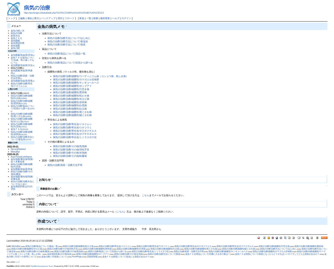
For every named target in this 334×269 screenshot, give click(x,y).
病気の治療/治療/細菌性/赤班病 (70, 102)
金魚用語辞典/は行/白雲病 (22, 187)
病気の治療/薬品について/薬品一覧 (66, 53)
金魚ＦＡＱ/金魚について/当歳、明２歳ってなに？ (22, 60)
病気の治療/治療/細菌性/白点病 (70, 108)
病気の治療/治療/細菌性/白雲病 (70, 105)
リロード (69, 18)
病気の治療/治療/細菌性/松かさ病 (71, 95)
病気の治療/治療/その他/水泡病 (70, 152)
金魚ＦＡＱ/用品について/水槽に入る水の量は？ (207, 254)
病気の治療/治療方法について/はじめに (68, 38)
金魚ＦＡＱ (16, 38)
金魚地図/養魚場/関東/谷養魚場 (22, 177)
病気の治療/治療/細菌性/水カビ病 (71, 99)
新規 (81, 18)
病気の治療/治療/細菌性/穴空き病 (71, 89)
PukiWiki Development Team (41, 266)
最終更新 (105, 18)
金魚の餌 (15, 48)
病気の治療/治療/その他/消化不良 (71, 149)
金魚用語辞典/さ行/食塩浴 (59, 254)
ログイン (126, 18)
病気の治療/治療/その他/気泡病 (70, 146)
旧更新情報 (92, 257)
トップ (11, 18)
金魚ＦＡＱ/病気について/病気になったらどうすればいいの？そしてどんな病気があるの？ (277, 254)
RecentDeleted (18, 149)
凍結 (29, 18)
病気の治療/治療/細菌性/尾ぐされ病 (72, 112)
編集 (22, 18)
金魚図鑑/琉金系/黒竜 (22, 80)
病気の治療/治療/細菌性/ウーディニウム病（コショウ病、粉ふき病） (90, 76)
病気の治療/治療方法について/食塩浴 (67, 41)
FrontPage (77, 257)
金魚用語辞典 (17, 43)
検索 (95, 18)
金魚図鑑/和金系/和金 (22, 169)
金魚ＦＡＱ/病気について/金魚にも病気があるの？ (125, 257)
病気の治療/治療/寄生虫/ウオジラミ (72, 127)
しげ (18, 262)
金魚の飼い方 (17, 30)
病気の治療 (37, 7)
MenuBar (15, 151)
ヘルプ (115, 18)
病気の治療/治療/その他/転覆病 (70, 156)
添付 (60, 18)
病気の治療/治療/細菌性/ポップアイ (72, 86)
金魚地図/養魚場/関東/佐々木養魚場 (22, 160)
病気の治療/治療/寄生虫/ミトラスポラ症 (75, 137)
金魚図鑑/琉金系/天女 (22, 65)
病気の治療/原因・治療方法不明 (64, 165)
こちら (145, 195)
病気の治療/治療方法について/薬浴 (66, 44)
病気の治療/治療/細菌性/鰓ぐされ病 (72, 115)
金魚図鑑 (15, 40)
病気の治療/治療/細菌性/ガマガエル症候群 (76, 79)
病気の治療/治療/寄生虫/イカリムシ (72, 124)
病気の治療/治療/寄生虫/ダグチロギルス (75, 134)
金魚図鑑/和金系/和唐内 (22, 71)
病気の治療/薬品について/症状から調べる (70, 62)
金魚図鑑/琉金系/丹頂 (22, 55)
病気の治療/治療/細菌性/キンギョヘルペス (76, 82)
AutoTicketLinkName (21, 156)
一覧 (88, 18)
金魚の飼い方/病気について (54, 257)
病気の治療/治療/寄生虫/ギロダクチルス (75, 130)
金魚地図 (15, 45)
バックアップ (48, 18)
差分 (36, 18)
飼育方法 (15, 35)
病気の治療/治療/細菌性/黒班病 (70, 92)
